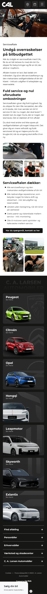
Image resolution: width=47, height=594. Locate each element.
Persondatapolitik (21, 573)
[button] (14, 588)
